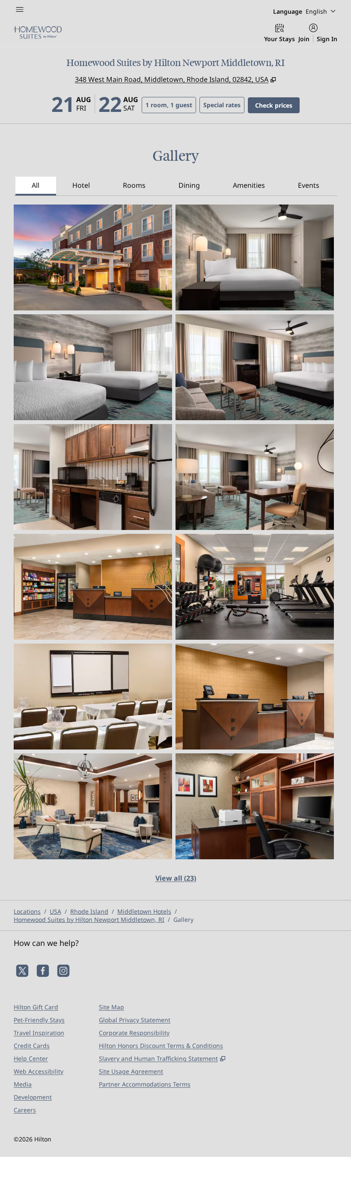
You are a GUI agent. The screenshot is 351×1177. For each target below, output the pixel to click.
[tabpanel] (175, 549)
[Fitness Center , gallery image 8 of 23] (255, 587)
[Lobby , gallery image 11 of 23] (93, 806)
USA (55, 911)
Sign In (327, 39)
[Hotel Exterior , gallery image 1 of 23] (93, 257)
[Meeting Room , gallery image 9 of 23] (93, 697)
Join (303, 39)
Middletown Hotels (144, 911)
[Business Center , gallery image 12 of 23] (255, 806)
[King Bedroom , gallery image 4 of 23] (255, 367)
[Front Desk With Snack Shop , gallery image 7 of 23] (93, 587)
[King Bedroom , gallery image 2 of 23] (255, 257)
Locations (27, 911)
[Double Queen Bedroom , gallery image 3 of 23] (93, 367)
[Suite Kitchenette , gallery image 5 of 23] (93, 477)
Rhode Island (89, 911)
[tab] (35, 186)
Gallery (183, 919)
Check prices (277, 105)
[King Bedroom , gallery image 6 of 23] (255, 477)
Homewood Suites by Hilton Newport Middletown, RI (89, 919)
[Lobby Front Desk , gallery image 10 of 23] (255, 697)
